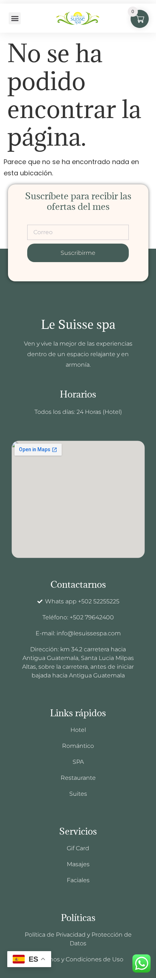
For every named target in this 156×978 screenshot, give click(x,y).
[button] (15, 18)
